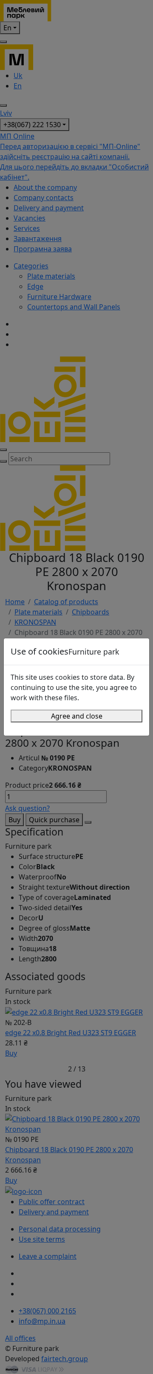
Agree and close (76, 716)
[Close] (139, 651)
